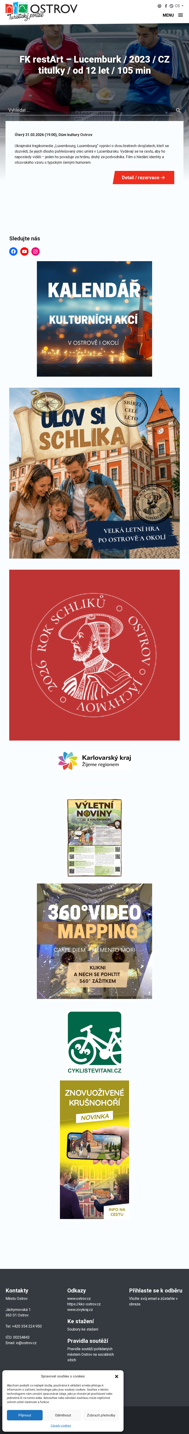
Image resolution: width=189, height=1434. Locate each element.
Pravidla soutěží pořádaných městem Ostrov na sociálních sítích (90, 1354)
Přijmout (24, 1415)
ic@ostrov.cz (26, 1343)
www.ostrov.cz (79, 1298)
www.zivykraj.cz (80, 1309)
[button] (116, 1376)
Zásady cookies (60, 1425)
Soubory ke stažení (82, 1329)
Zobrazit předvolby (101, 1415)
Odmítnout (63, 1415)
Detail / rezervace (141, 177)
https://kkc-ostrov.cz (84, 1304)
